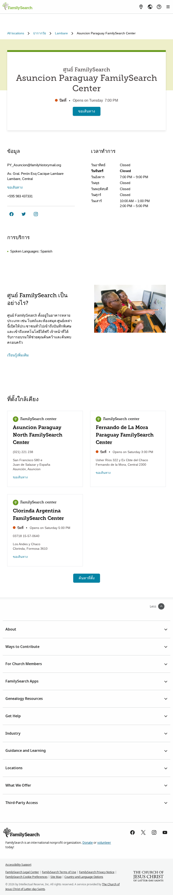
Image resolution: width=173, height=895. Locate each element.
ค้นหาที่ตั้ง (87, 578)
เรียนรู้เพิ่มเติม (18, 355)
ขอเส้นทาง (86, 111)
